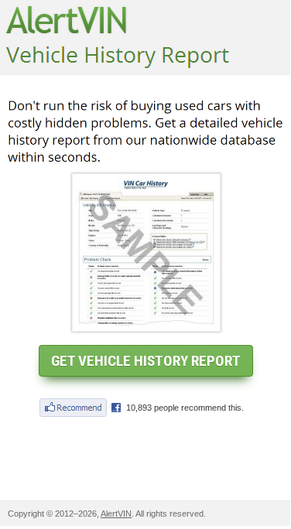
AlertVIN (116, 513)
